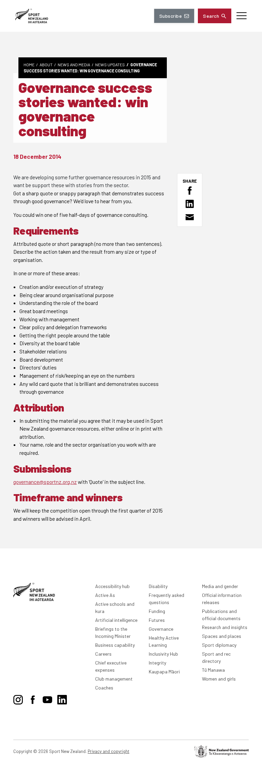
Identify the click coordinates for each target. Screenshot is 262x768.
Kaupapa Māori (164, 671)
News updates (110, 64)
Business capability (115, 645)
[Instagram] (18, 698)
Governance (161, 629)
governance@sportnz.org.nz (45, 481)
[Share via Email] (190, 217)
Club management (114, 679)
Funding (157, 611)
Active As (105, 595)
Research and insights (224, 627)
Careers (103, 654)
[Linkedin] (62, 698)
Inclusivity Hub (163, 654)
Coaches (104, 687)
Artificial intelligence (116, 620)
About (46, 64)
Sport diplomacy (219, 645)
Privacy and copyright (108, 751)
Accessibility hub (112, 586)
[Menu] (241, 16)
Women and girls (219, 679)
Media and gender (220, 586)
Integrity (157, 663)
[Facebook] (33, 698)
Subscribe (170, 16)
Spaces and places (221, 636)
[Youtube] (47, 698)
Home (29, 64)
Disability (158, 586)
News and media (74, 64)
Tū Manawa (213, 670)
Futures (157, 620)
